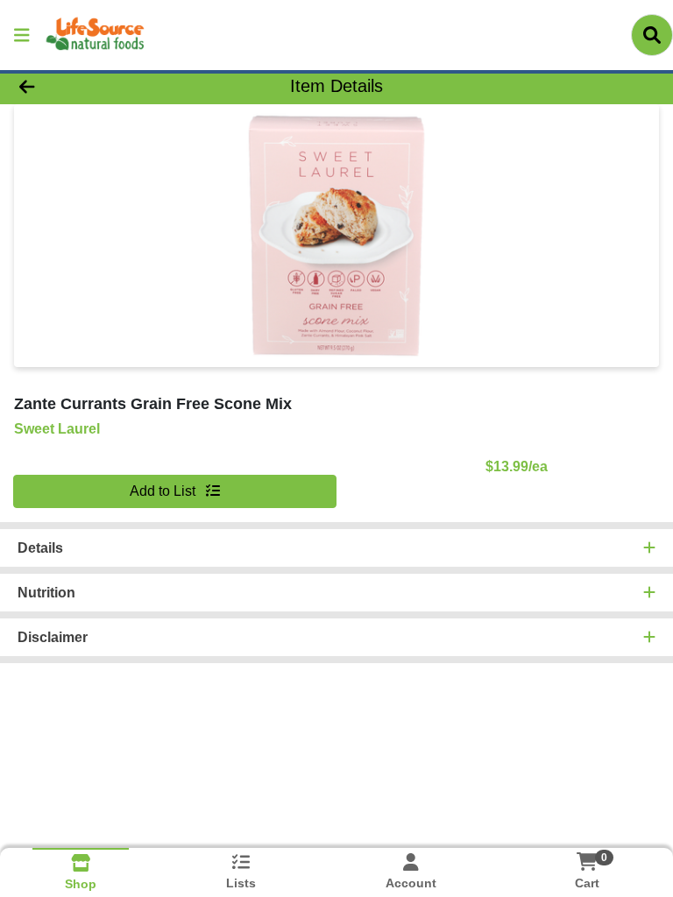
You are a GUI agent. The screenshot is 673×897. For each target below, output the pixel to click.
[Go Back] (94, 85)
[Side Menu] (22, 35)
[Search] (652, 35)
